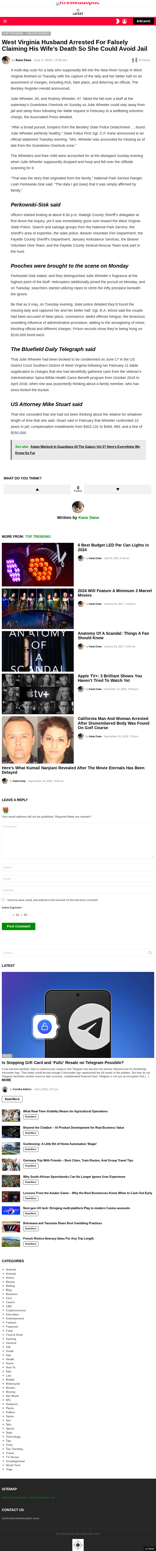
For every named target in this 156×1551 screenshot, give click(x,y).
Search (150, 953)
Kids (8, 1371)
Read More (12, 1099)
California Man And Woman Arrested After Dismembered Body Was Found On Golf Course (113, 723)
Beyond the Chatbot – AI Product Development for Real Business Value (73, 1127)
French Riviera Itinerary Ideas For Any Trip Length (58, 1238)
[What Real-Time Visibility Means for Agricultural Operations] (11, 1115)
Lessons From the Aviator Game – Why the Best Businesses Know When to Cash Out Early (87, 1193)
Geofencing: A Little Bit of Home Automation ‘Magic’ (60, 1144)
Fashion (11, 1322)
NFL (8, 1400)
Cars (9, 1298)
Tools (9, 1444)
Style (9, 1432)
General (11, 1343)
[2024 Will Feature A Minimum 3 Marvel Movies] (38, 608)
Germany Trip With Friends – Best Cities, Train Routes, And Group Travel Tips (78, 1160)
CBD (9, 1306)
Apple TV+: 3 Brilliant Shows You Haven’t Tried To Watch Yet (110, 678)
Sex (8, 1420)
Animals (11, 1273)
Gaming (11, 1338)
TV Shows (12, 1457)
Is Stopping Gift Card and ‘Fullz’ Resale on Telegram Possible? (63, 1062)
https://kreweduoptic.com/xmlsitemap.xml (28, 1497)
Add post (144, 21)
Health (10, 1359)
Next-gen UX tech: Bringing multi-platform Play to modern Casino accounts (76, 1208)
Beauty (10, 1281)
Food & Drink (14, 1334)
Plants (10, 1408)
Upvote (37, 489)
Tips (8, 1440)
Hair (8, 1355)
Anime (10, 1277)
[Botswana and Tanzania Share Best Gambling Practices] (11, 1227)
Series (10, 1416)
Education (12, 1314)
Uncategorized (15, 1461)
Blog (7, 1055)
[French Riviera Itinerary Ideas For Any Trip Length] (11, 1242)
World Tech (13, 1465)
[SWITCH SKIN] (117, 21)
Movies (10, 1387)
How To (10, 1367)
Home (10, 1363)
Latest (78, 13)
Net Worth (12, 1396)
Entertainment (15, 1318)
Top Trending (38, 537)
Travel (10, 1453)
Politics (10, 1412)
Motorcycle (13, 1383)
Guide (10, 1351)
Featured (12, 1326)
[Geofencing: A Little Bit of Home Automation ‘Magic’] (11, 1148)
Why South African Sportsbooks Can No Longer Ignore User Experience (74, 1176)
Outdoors (12, 1404)
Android (11, 1269)
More (6, 1080)
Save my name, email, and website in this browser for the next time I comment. (53, 900)
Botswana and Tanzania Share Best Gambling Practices (62, 1223)
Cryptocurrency (16, 1310)
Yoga (9, 1469)
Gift (8, 1347)
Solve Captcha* (12, 907)
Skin (8, 1424)
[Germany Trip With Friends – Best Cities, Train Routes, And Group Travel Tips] (11, 1165)
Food (9, 1330)
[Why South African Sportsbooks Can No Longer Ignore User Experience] (11, 1181)
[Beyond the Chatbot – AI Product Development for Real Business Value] (11, 1132)
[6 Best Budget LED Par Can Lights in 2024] (38, 564)
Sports (10, 1428)
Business (11, 1294)
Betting (10, 1285)
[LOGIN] (124, 21)
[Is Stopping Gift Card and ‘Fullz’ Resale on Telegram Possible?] (78, 1015)
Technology (13, 1436)
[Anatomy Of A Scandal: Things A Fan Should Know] (38, 651)
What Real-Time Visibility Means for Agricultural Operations (65, 1111)
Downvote (117, 489)
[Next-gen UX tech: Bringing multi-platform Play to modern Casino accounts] (11, 1210)
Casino (10, 1302)
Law (8, 1375)
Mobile (10, 1379)
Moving (10, 1391)
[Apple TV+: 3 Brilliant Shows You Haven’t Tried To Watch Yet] (38, 694)
